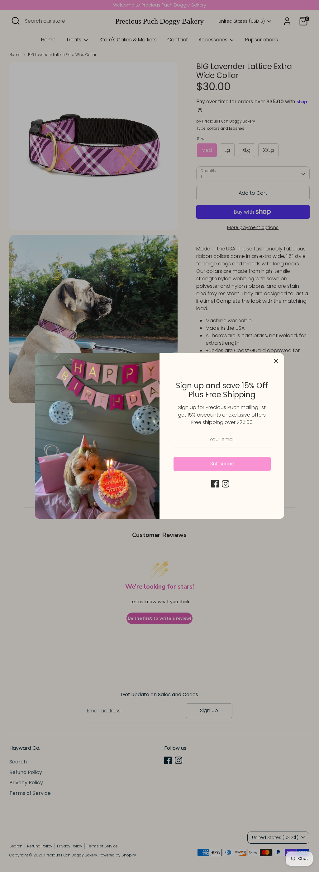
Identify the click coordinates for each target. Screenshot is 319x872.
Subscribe (222, 463)
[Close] (276, 361)
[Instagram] (225, 483)
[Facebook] (215, 483)
